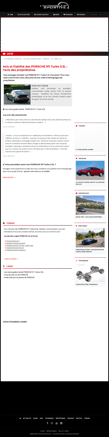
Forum (82, 15)
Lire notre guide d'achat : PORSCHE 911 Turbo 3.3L (24, 109)
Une (11, 15)
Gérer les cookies (63, 431)
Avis (57, 15)
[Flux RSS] (61, 423)
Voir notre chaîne (85, 149)
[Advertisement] (54, 35)
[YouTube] (57, 423)
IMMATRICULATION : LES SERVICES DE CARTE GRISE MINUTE (90, 250)
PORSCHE (46, 59)
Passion (68, 15)
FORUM (87, 418)
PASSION (70, 418)
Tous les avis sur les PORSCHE (16, 275)
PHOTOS (79, 418)
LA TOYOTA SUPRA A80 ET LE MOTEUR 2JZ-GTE (90, 183)
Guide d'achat (42, 15)
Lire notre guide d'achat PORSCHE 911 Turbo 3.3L (24, 272)
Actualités (24, 15)
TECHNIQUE (49, 418)
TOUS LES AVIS (8, 177)
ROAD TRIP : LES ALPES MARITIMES (89, 217)
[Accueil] (20, 418)
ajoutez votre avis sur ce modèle (36, 171)
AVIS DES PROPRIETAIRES (32, 59)
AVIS (41, 418)
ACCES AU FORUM (10, 259)
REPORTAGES (60, 418)
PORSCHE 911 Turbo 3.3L (28, 229)
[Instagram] (52, 423)
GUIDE (35, 418)
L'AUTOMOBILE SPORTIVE (13, 59)
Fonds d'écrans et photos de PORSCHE (19, 277)
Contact (42, 431)
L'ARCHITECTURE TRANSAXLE (87, 284)
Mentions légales (52, 431)
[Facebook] (47, 423)
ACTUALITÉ (27, 418)
